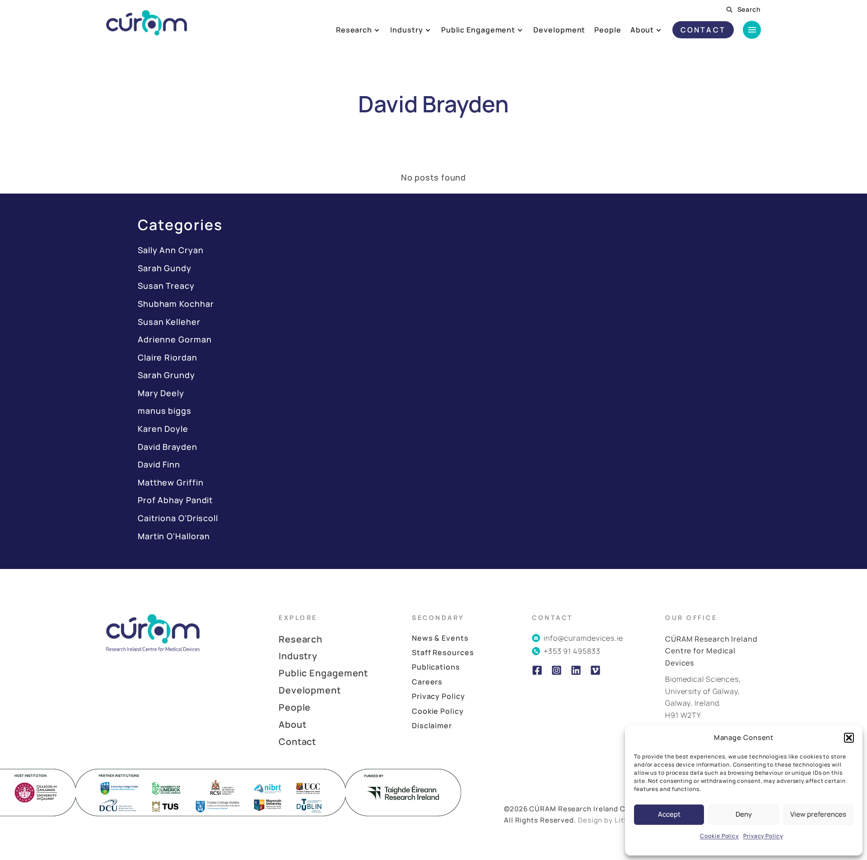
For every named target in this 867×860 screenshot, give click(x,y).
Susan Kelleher (169, 321)
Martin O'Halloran (174, 536)
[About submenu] (666, 29)
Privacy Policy (763, 836)
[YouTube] (595, 670)
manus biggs (164, 410)
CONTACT (703, 30)
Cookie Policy (719, 836)
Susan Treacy (166, 285)
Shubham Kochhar (176, 303)
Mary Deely (161, 393)
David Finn (159, 464)
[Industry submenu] (435, 29)
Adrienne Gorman (175, 339)
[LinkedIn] (576, 670)
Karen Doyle (163, 428)
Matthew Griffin (171, 482)
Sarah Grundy (166, 375)
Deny (744, 814)
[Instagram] (556, 670)
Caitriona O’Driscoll (178, 518)
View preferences (818, 814)
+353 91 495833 (572, 651)
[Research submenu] (384, 29)
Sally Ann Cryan (171, 250)
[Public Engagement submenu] (527, 29)
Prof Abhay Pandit (175, 500)
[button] (848, 737)
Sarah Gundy (164, 268)
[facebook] (537, 670)
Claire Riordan (167, 357)
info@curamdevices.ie (583, 638)
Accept (669, 814)
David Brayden (167, 446)
